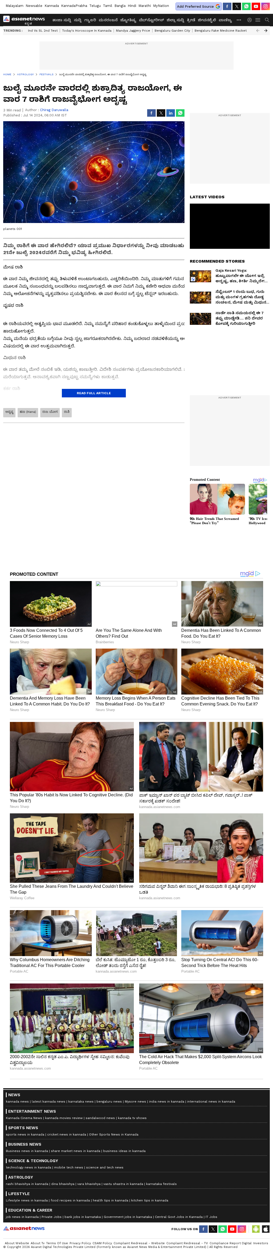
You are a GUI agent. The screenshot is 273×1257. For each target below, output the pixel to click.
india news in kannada (166, 1101)
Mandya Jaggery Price (133, 30)
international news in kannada (211, 1101)
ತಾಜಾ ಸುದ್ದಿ (61, 20)
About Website (17, 1243)
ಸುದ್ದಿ (78, 20)
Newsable (34, 6)
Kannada (52, 6)
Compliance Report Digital (231, 1243)
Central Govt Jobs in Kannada (179, 1217)
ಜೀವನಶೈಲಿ (207, 20)
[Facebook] (227, 6)
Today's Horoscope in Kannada (86, 30)
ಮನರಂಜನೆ (108, 20)
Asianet (24, 1228)
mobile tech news (68, 1167)
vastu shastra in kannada (123, 1184)
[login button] (250, 19)
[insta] (265, 6)
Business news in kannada (27, 1151)
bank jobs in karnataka (83, 1217)
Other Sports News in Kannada (113, 1134)
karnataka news (81, 1101)
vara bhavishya (89, 1184)
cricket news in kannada (66, 1134)
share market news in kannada (75, 1151)
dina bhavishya (62, 1184)
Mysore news (135, 1101)
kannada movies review (64, 1118)
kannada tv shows (132, 1118)
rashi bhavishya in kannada (27, 1184)
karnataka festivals (161, 1184)
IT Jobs (211, 1217)
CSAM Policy (102, 1243)
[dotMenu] (239, 20)
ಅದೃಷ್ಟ (9, 412)
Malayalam (14, 6)
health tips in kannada (110, 1200)
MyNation (161, 6)
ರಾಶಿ (67, 412)
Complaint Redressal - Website (139, 1243)
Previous (258, 30)
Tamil (107, 6)
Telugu (95, 6)
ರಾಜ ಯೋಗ (50, 412)
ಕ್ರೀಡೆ (191, 20)
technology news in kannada (28, 1167)
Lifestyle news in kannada (27, 1200)
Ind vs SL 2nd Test (43, 30)
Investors (260, 1243)
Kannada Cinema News (24, 1118)
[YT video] (256, 6)
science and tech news (104, 1167)
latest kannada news (48, 1101)
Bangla (120, 6)
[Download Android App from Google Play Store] (256, 1229)
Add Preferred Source (195, 7)
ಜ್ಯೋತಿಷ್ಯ (128, 20)
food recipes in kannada (70, 1200)
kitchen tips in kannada (149, 1200)
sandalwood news (100, 1118)
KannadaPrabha (74, 6)
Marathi (144, 6)
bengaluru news (109, 1101)
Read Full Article (94, 393)
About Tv (38, 1243)
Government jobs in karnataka (128, 1217)
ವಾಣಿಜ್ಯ (225, 20)
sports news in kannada (25, 1134)
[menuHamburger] (258, 20)
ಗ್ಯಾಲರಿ (90, 20)
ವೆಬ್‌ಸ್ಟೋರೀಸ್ (151, 20)
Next (266, 30)
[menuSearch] (267, 20)
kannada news (17, 1101)
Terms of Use (57, 1243)
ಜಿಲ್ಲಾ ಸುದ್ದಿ (175, 20)
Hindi (132, 6)
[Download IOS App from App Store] (265, 1229)
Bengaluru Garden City (172, 30)
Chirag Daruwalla (54, 110)
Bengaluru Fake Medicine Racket (221, 30)
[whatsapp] (246, 6)
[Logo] (26, 20)
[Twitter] (236, 6)
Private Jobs (52, 1217)
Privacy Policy (80, 1243)
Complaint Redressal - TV (187, 1243)
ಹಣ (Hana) (28, 412)
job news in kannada (22, 1217)
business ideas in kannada (124, 1151)
